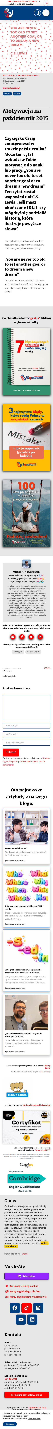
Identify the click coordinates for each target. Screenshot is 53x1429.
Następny (17, 93)
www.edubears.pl (45, 1072)
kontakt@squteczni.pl (17, 1)
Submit (11, 752)
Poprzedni (7, 93)
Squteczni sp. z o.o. (37, 1407)
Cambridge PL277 (42, 1150)
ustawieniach (34, 1418)
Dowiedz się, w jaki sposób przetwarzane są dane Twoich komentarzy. (26, 761)
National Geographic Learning (36, 1105)
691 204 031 (32, 1)
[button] (46, 3)
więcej (25, 1253)
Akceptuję (10, 1424)
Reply (46, 668)
